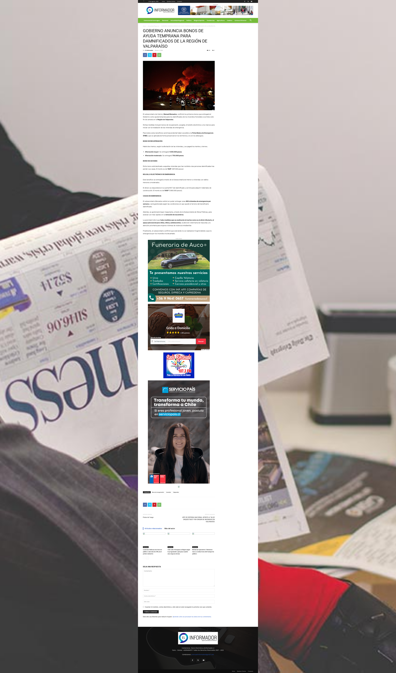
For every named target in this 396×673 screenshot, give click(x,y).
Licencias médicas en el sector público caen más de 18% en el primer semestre (152, 552)
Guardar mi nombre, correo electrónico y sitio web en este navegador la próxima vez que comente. (178, 607)
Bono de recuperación (158, 492)
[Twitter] (248, 1)
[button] (250, 21)
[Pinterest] (154, 55)
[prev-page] (144, 558)
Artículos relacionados (153, 528)
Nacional (165, 20)
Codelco (229, 20)
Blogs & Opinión (199, 20)
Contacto (179, 1)
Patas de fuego (148, 517)
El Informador (149, 50)
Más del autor (169, 528)
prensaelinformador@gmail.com (203, 654)
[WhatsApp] (159, 55)
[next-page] (147, 558)
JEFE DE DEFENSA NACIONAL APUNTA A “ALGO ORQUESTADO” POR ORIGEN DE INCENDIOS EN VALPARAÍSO (198, 519)
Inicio (163, 1)
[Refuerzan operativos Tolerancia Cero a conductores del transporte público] (203, 540)
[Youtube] (251, 1)
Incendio (168, 492)
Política (189, 20)
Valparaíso (176, 492)
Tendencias (210, 20)
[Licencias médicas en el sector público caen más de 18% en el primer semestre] (154, 540)
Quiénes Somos (171, 1)
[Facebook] (244, 1)
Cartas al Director (240, 20)
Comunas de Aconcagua (152, 20)
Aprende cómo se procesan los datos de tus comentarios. (192, 616)
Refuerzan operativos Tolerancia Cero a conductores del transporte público (203, 552)
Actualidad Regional (177, 20)
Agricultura (221, 20)
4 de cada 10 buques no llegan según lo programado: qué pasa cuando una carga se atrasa (179, 552)
